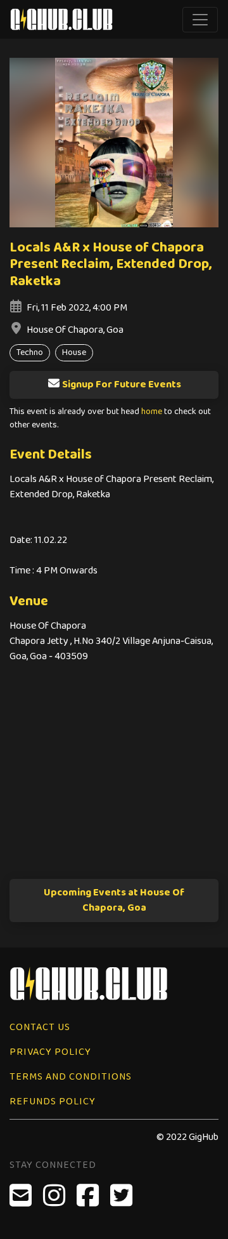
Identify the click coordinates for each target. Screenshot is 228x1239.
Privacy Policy (50, 1052)
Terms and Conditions (71, 1077)
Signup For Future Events (121, 384)
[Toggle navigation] (200, 19)
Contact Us (40, 1027)
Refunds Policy (53, 1101)
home (151, 412)
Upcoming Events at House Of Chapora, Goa (114, 900)
